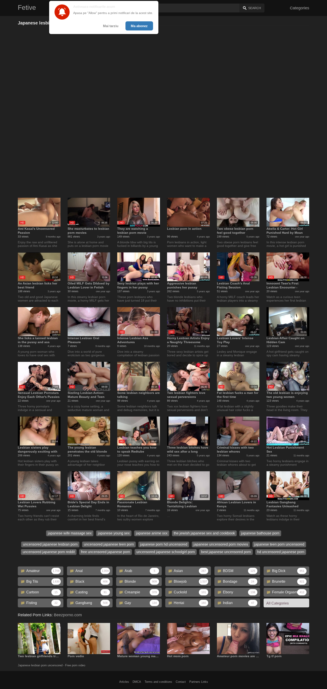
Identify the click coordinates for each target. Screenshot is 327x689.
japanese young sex (114, 533)
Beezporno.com (68, 615)
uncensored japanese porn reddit (49, 552)
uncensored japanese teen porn (109, 544)
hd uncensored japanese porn (280, 552)
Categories (299, 8)
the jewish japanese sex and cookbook (204, 533)
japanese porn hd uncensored (163, 544)
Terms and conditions (158, 681)
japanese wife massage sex (70, 533)
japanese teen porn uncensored (279, 544)
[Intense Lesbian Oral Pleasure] (89, 321)
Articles (124, 681)
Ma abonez (139, 26)
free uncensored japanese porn (105, 552)
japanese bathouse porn (260, 533)
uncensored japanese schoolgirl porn (165, 552)
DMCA (137, 681)
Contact (181, 681)
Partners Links (198, 681)
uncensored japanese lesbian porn (50, 544)
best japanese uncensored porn (226, 552)
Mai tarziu (110, 26)
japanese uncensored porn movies (221, 544)
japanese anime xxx (152, 533)
